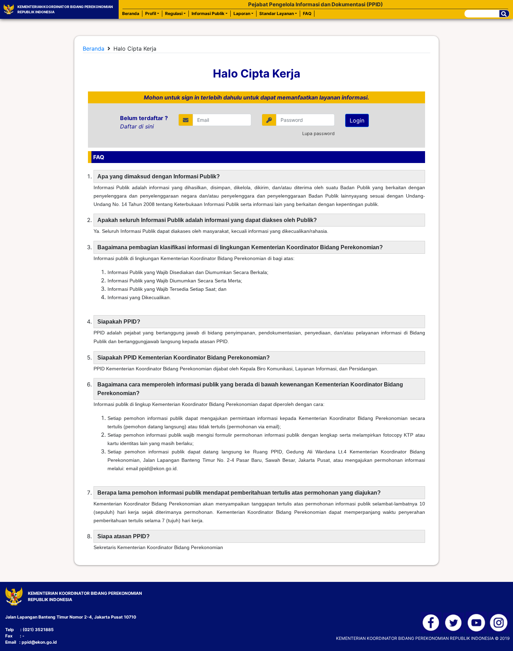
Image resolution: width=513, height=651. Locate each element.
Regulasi (174, 13)
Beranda (130, 13)
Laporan (241, 13)
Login (357, 120)
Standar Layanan (276, 13)
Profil (150, 13)
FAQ (307, 13)
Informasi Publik (208, 13)
